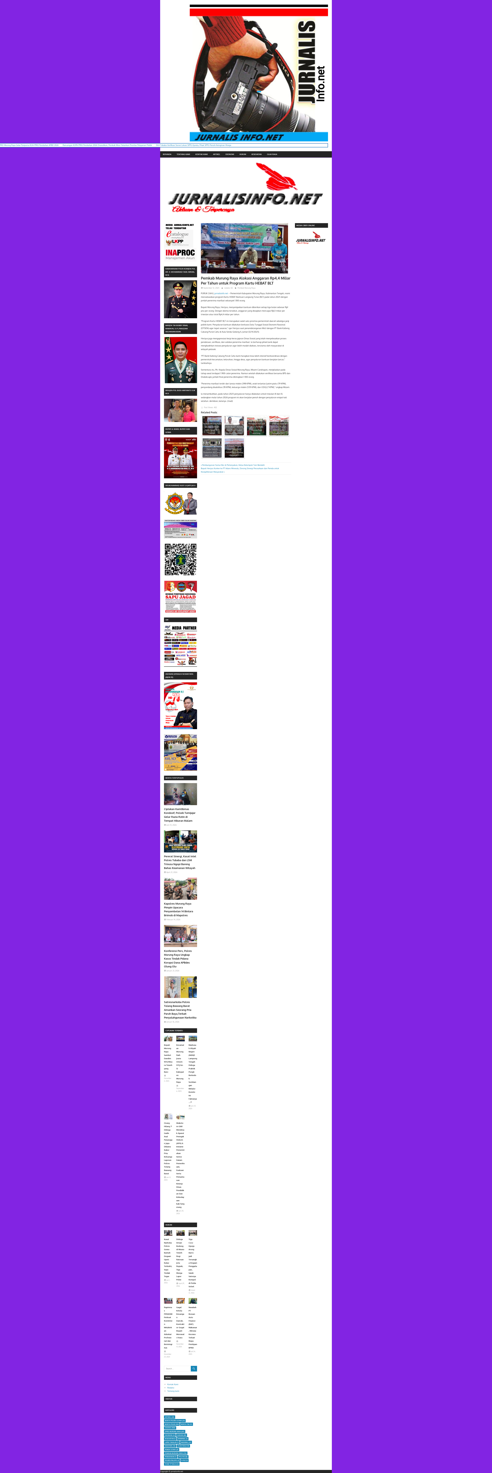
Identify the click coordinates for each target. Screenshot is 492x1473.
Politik (183, 1457)
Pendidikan (171, 1457)
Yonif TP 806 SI (172, 1464)
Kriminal (183, 1439)
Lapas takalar (172, 1442)
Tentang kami (183, 154)
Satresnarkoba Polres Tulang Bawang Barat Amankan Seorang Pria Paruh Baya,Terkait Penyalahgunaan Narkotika (180, 1009)
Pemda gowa (171, 1450)
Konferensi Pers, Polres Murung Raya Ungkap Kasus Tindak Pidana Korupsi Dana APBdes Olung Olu (178, 958)
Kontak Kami (201, 154)
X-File (184, 1460)
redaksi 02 (228, 288)
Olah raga (272, 154)
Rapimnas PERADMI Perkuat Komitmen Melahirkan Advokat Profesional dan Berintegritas (168, 1327)
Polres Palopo (172, 1460)
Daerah (170, 1428)
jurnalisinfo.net (221, 293)
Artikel (216, 154)
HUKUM (168, 1225)
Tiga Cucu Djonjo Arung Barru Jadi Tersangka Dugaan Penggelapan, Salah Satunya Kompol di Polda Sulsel (193, 1263)
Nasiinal (186, 1442)
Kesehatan (257, 154)
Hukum (242, 154)
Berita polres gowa (175, 1421)
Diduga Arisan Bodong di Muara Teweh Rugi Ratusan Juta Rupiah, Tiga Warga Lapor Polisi (180, 1259)
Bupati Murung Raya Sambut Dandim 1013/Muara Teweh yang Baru (168, 1058)
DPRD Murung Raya (174, 1431)
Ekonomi (229, 154)
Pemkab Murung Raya (246, 288)
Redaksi (170, 1387)
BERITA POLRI (172, 1424)
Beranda (167, 154)
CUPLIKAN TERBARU (174, 1030)
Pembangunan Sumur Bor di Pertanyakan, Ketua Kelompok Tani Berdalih (233, 465)
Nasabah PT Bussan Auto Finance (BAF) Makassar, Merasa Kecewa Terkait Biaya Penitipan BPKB (193, 1327)
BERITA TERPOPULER (174, 778)
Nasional (170, 1446)
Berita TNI (186, 1424)
